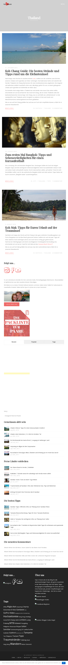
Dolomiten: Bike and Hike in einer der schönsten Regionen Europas (35, 556)
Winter (23, 644)
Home (13, 657)
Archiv (19, 657)
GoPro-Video (9, 612)
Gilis (25, 610)
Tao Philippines (7, 636)
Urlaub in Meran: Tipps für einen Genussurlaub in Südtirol (27, 428)
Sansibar (7, 629)
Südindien (6, 633)
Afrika (5, 607)
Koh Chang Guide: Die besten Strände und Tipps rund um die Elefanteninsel (32, 72)
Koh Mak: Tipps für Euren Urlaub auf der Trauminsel (31, 229)
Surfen (30, 629)
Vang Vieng (6, 644)
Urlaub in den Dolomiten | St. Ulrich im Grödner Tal (25, 434)
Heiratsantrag (26, 613)
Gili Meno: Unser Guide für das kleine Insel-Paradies (31, 547)
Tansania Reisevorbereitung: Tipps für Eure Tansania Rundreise (29, 513)
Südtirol (12, 633)
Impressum (43, 657)
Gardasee (20, 609)
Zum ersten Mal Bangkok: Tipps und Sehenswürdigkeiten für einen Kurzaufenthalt (28, 158)
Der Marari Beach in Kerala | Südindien (22, 467)
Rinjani (18, 626)
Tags (54, 342)
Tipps (49, 181)
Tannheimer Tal (19, 633)
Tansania (28, 632)
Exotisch (39, 108)
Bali (14, 606)
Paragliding (24, 623)
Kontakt (34, 657)
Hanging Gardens (19, 613)
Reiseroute (13, 626)
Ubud (28, 640)
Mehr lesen (9, 108)
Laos (34, 78)
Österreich (29, 644)
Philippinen (6, 626)
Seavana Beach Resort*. (45, 244)
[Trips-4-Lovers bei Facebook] (31, 660)
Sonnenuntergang (16, 629)
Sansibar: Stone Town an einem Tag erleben (23, 479)
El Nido (13, 610)
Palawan (17, 623)
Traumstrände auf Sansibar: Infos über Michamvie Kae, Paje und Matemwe (33, 486)
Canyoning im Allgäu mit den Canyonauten (22, 446)
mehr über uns (11, 304)
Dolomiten (7, 610)
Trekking (23, 640)
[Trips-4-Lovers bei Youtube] (34, 660)
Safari (24, 626)
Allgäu (10, 606)
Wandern (15, 644)
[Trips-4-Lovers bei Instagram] (37, 660)
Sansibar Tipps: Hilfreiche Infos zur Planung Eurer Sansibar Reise (29, 507)
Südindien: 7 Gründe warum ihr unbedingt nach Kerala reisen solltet (30, 473)
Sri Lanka (25, 629)
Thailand (47, 108)
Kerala (5, 620)
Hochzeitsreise (10, 616)
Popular (34, 342)
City (34, 181)
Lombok (22, 620)
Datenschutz (52, 657)
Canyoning (19, 607)
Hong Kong (22, 617)
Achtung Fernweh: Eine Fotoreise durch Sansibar (24, 492)
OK (64, 663)
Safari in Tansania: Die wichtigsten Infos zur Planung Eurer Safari (29, 519)
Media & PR (27, 657)
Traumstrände (11, 639)
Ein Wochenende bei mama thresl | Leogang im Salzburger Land (29, 440)
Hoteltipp (28, 617)
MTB (11, 623)
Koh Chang (11, 620)
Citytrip (26, 607)
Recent (14, 342)
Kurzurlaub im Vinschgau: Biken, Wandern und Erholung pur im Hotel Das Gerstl (34, 452)
